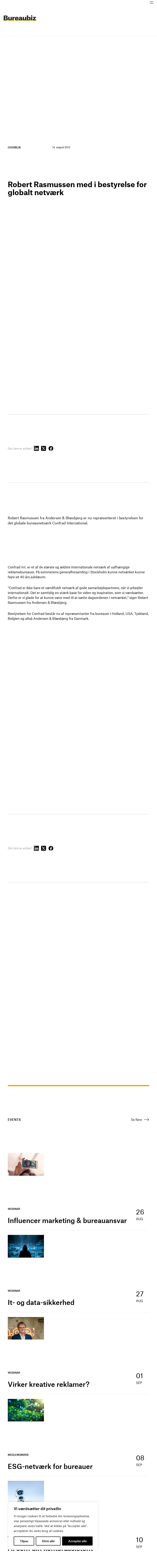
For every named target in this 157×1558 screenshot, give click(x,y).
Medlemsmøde (18, 1454)
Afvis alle (48, 1541)
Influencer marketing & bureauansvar (67, 1220)
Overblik (14, 147)
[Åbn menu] (151, 2)
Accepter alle (77, 1541)
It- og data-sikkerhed (41, 1302)
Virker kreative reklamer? (48, 1384)
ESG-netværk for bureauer (50, 1466)
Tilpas (24, 1541)
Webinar (14, 1208)
